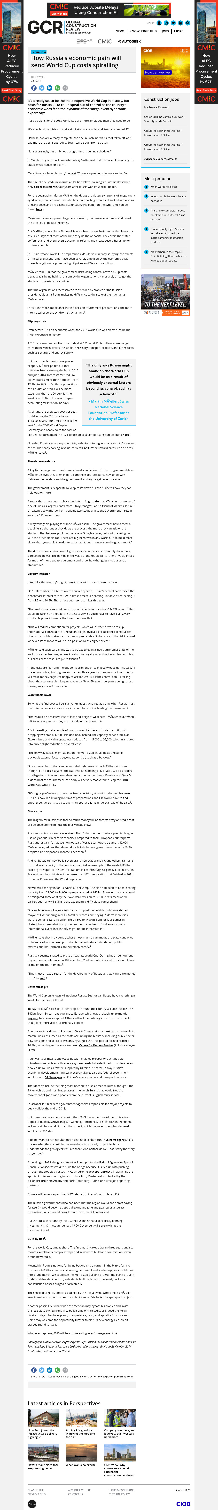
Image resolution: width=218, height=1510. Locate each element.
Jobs (165, 31)
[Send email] (65, 88)
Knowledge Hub (143, 31)
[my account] (159, 23)
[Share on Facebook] (34, 88)
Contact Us (75, 1494)
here (39, 209)
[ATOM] (68, 1504)
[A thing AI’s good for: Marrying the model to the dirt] (81, 1418)
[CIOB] (149, 1504)
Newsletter (35, 1490)
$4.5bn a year (53, 1077)
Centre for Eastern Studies (96, 1045)
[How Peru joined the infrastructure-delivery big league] (43, 1418)
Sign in (150, 23)
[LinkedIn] (180, 23)
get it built (34, 1108)
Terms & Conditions (121, 1490)
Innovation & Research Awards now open (168, 198)
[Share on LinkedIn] (49, 88)
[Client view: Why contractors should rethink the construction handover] (120, 1453)
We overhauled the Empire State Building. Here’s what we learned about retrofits (168, 256)
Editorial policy (118, 1494)
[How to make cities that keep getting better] (43, 1453)
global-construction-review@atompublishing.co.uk (103, 1376)
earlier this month (45, 187)
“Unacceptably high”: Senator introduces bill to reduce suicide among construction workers (167, 235)
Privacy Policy (37, 1494)
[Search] (187, 23)
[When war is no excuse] (81, 1453)
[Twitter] (173, 23)
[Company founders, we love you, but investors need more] (120, 1418)
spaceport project (100, 1171)
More (178, 31)
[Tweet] (41, 88)
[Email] (166, 23)
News (120, 31)
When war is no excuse (164, 186)
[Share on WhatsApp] (57, 88)
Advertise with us (79, 1490)
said (73, 173)
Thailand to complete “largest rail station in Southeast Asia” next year (168, 215)
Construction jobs (161, 99)
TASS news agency (114, 1140)
